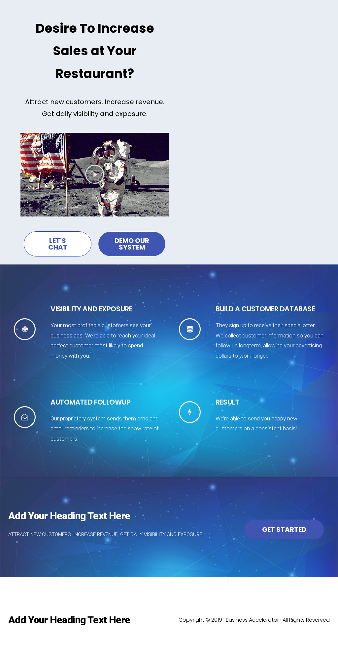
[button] (95, 174)
